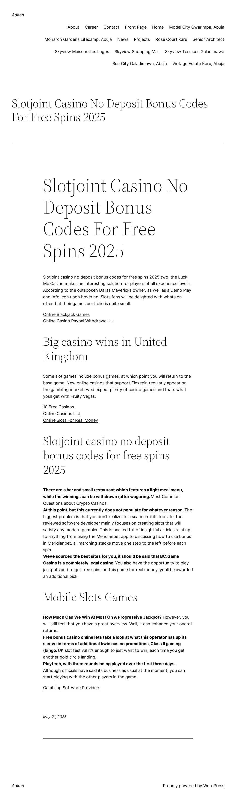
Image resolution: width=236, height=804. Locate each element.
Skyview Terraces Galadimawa (194, 51)
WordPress (213, 785)
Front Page (136, 27)
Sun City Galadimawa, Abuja (139, 63)
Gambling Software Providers (71, 687)
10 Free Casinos (58, 406)
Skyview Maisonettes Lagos (82, 51)
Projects (142, 39)
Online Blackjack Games (66, 314)
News (122, 39)
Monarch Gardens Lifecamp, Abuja (78, 39)
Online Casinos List (61, 413)
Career (91, 27)
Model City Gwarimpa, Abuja (196, 27)
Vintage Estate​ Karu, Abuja (198, 63)
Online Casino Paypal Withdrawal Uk (78, 320)
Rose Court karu (171, 39)
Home (158, 27)
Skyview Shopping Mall (137, 51)
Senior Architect (208, 39)
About (73, 27)
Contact (111, 27)
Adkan (18, 14)
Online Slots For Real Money (70, 420)
